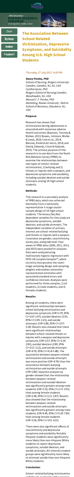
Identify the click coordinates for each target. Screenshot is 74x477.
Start (9, 31)
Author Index (9, 46)
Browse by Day (9, 39)
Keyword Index (9, 54)
